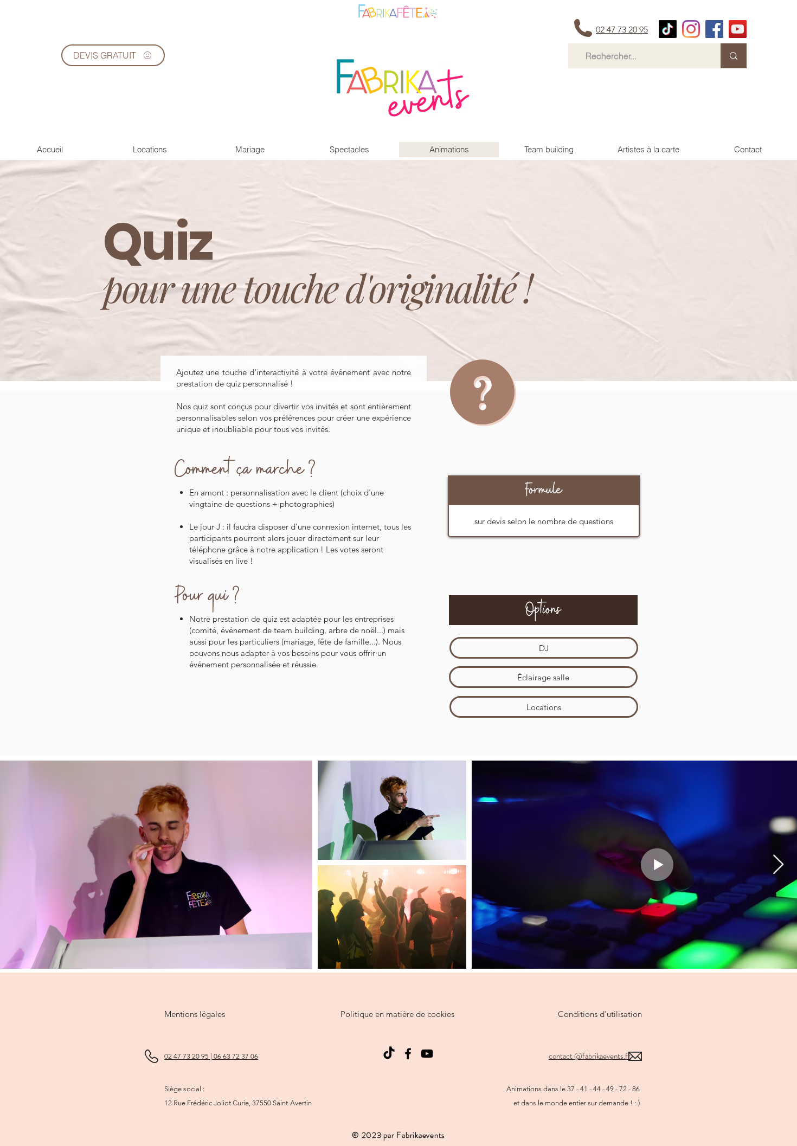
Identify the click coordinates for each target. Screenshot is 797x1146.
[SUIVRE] (398, 11)
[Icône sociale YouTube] (738, 29)
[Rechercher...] (734, 55)
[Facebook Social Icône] (714, 29)
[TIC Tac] (668, 29)
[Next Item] (778, 864)
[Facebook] (408, 1053)
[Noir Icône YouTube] (427, 1053)
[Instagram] (691, 29)
